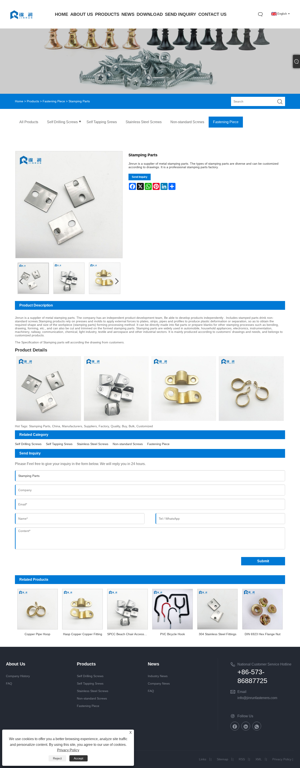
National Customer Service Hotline (264, 664)
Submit (263, 561)
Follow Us (245, 716)
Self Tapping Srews (59, 444)
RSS (242, 759)
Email (241, 692)
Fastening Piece (54, 101)
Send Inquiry (139, 176)
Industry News (158, 676)
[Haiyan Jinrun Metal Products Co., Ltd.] (21, 23)
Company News (159, 683)
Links (202, 759)
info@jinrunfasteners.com (257, 698)
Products (33, 101)
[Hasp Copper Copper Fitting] (82, 608)
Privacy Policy (281, 759)
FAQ (9, 683)
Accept (78, 758)
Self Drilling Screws (28, 444)
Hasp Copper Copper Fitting (82, 634)
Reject (57, 758)
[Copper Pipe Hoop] (37, 608)
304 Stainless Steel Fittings (217, 634)
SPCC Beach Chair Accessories (128, 634)
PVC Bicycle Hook (172, 634)
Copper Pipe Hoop (37, 634)
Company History (18, 676)
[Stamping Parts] (33, 278)
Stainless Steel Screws (92, 444)
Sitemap (222, 759)
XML (258, 759)
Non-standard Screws (128, 444)
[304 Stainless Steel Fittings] (217, 608)
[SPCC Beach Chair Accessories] (127, 608)
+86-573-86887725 (252, 676)
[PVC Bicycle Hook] (172, 608)
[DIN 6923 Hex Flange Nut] (262, 608)
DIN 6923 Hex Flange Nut (262, 634)
